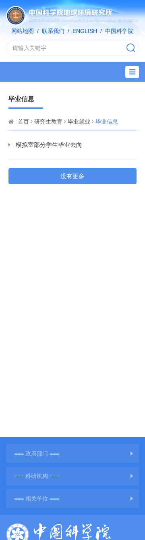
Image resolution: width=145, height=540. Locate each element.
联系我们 (53, 31)
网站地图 (22, 31)
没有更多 (72, 176)
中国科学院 (119, 31)
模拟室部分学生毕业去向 (49, 144)
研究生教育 (48, 121)
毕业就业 (79, 121)
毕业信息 (106, 121)
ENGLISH (84, 31)
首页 (23, 121)
